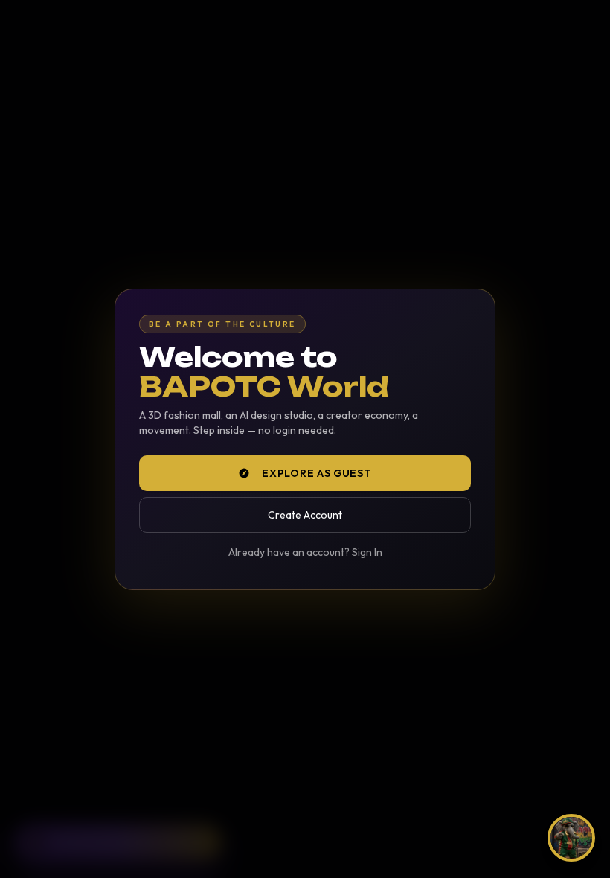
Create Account (305, 515)
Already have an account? (305, 552)
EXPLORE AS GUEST (316, 473)
